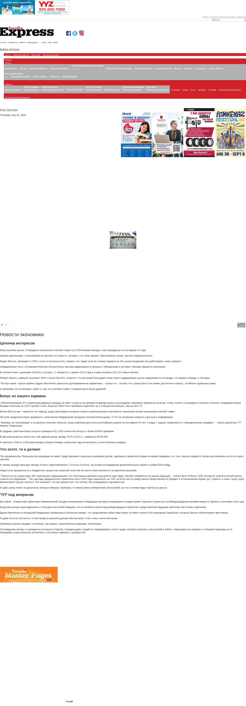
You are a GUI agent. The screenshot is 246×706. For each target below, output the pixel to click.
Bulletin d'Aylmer (9, 49)
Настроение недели (14, 73)
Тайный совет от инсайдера (119, 68)
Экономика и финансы (133, 87)
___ (6, 76)
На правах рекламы (144, 68)
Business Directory (51, 54)
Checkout (240, 16)
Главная (8, 60)
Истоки (23, 68)
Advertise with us (10, 687)
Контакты (202, 89)
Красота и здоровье (38, 68)
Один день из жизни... (59, 68)
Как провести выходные (157, 89)
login (232, 16)
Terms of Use (3, 704)
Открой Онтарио (69, 76)
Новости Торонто (94, 87)
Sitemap (224, 16)
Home (205, 16)
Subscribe (36, 54)
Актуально (54, 76)
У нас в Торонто (216, 68)
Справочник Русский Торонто (17, 97)
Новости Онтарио (13, 89)
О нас (192, 89)
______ (75, 68)
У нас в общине (40, 76)
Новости (8, 84)
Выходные (151, 87)
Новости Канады (31, 87)
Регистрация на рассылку (230, 89)
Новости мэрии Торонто (53, 89)
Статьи (8, 63)
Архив (185, 89)
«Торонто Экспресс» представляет (88, 65)
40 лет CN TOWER (74, 89)
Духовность (200, 68)
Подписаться (7, 653)
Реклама (212, 89)
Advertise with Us (21, 54)
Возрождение (11, 68)
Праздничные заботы (20, 76)
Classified (175, 89)
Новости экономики (132, 89)
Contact (214, 16)
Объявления (7, 662)
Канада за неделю (163, 68)
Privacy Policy (11, 704)
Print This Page (8, 109)
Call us (8, 54)
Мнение (177, 68)
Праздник (188, 68)
